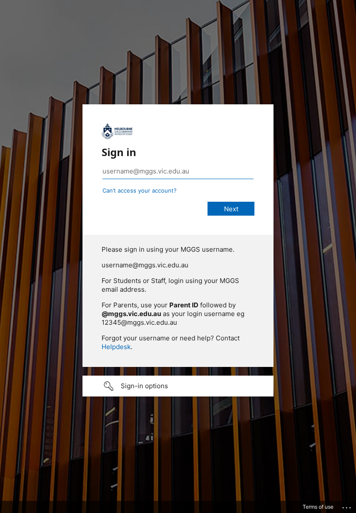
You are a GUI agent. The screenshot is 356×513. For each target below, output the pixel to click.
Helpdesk (116, 347)
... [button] (347, 505)
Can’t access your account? (139, 190)
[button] (178, 386)
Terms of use (318, 506)
